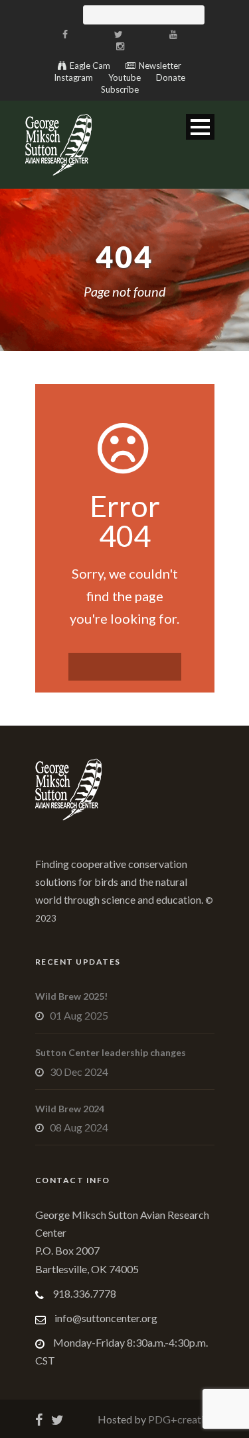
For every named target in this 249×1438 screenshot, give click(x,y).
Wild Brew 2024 (69, 1108)
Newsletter (160, 65)
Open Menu (200, 127)
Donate (170, 77)
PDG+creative (180, 1419)
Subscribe (120, 89)
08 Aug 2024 (79, 1127)
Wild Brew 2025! (71, 996)
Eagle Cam (90, 65)
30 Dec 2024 (79, 1071)
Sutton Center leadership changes (110, 1052)
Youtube (124, 77)
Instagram (73, 77)
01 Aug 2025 (79, 1015)
